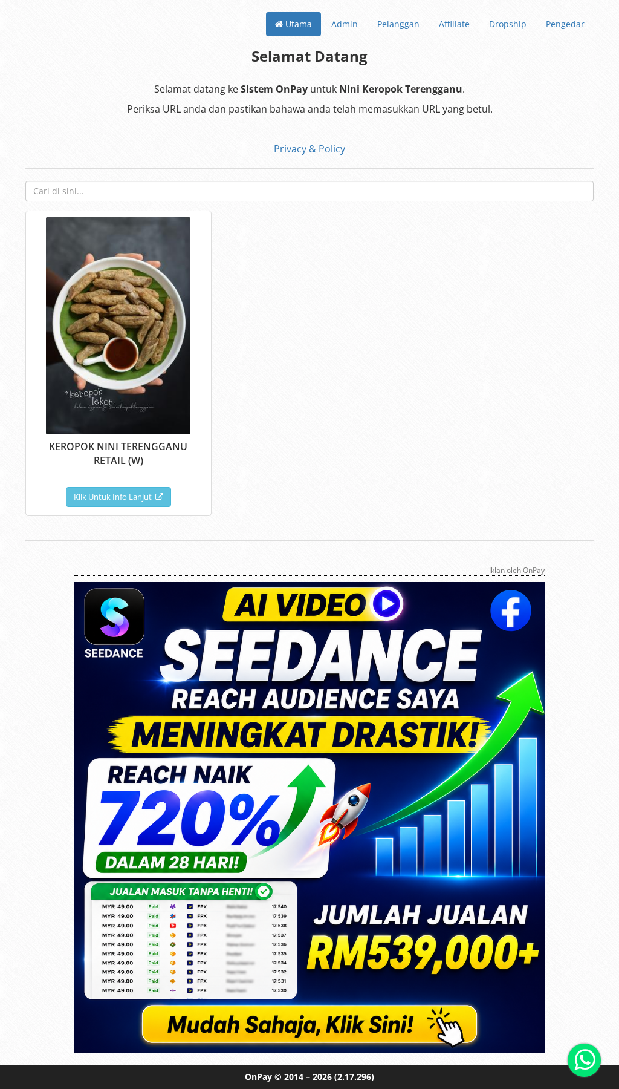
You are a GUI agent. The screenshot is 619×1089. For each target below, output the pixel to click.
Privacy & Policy (309, 148)
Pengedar (565, 24)
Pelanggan (398, 24)
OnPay (258, 1076)
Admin (344, 24)
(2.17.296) (354, 1076)
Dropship (508, 24)
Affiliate (454, 24)
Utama (297, 24)
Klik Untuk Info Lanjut (114, 496)
